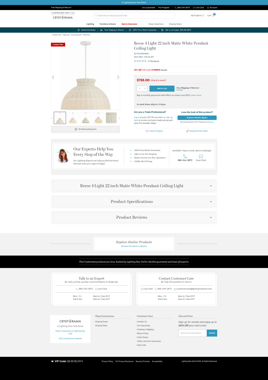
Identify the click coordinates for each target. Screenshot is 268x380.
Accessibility (157, 361)
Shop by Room (101, 322)
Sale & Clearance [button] (129, 24)
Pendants (86, 34)
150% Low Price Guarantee (149, 341)
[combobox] (134, 15)
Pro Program (163, 8)
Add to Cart (162, 89)
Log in (136, 117)
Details (164, 69)
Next (118, 77)
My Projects (196, 16)
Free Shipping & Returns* (61, 8)
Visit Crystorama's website (70, 339)
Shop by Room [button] (175, 24)
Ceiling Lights (76, 34)
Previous (53, 77)
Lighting (66, 34)
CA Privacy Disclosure (124, 361)
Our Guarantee (148, 8)
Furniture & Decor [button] (108, 24)
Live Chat (200, 8)
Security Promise (143, 361)
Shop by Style (101, 326)
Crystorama (56, 34)
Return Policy (143, 333)
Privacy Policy (107, 361)
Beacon (211, 122)
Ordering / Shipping (145, 330)
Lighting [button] (90, 24)
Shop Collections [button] (156, 24)
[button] (212, 8)
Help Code (141, 345)
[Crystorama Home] (63, 15)
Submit (212, 333)
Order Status (142, 337)
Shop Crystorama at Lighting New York (70, 332)
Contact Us (142, 322)
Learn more (196, 95)
